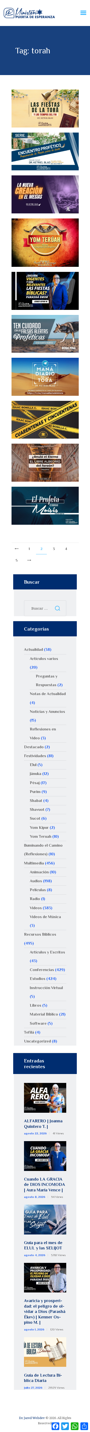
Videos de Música (45, 916)
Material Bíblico (44, 1014)
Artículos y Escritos (47, 952)
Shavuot (37, 809)
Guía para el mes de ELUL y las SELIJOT (43, 1245)
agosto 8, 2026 (34, 1197)
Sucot (35, 818)
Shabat (36, 800)
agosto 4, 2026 (34, 1255)
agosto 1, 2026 (34, 1329)
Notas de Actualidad (48, 693)
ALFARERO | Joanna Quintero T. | (43, 1124)
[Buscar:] (45, 608)
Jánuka (35, 773)
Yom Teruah (40, 836)
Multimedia (34, 863)
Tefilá (29, 1032)
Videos (36, 908)
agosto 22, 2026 (35, 1133)
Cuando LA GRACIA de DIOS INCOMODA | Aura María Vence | (44, 1184)
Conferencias (42, 969)
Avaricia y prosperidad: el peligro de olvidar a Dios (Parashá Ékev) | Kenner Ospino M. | (44, 1311)
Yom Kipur (39, 827)
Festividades (35, 756)
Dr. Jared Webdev (32, 1418)
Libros (35, 1005)
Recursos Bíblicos (40, 934)
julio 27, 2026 (33, 1387)
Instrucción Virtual (46, 987)
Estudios (37, 978)
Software (38, 1023)
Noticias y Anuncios (47, 711)
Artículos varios (44, 658)
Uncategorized (37, 1041)
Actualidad (33, 649)
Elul (33, 764)
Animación (39, 872)
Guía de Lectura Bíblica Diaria (43, 1378)
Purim (35, 791)
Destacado (34, 747)
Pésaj (35, 782)
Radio (35, 898)
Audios (36, 881)
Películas (38, 890)
